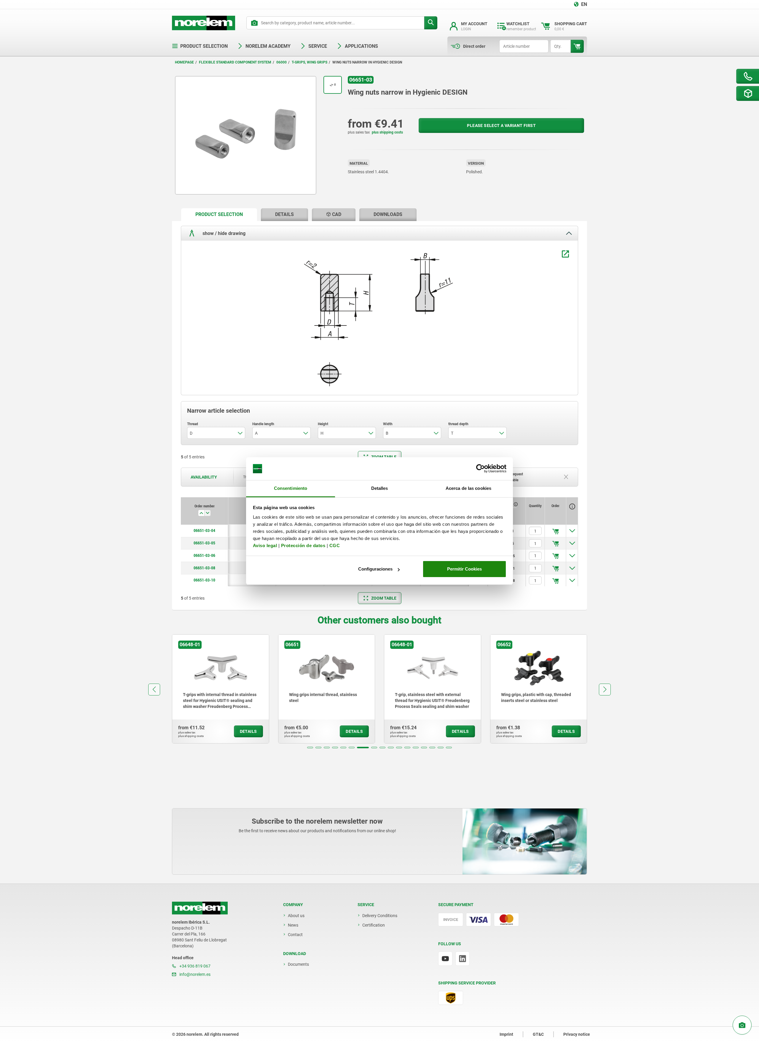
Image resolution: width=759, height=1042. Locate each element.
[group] (220, 689)
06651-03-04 (204, 530)
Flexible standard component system (235, 62)
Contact (295, 934)
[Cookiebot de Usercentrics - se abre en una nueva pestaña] (480, 468)
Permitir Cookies (464, 568)
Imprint (506, 1034)
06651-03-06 (204, 555)
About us (296, 915)
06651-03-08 (204, 568)
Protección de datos (303, 545)
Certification (373, 925)
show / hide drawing (223, 233)
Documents (298, 964)
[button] (310, 747)
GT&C (538, 1034)
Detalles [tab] (379, 488)
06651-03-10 (204, 580)
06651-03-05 (204, 543)
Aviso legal (265, 545)
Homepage (184, 62)
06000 (281, 62)
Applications (361, 46)
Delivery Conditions (379, 915)
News (293, 925)
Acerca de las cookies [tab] (468, 488)
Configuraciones (375, 568)
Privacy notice (576, 1034)
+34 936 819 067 (194, 966)
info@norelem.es (194, 974)
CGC (334, 545)
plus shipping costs (387, 132)
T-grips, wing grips (309, 62)
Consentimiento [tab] (290, 488)
